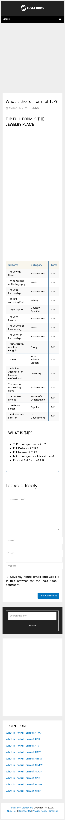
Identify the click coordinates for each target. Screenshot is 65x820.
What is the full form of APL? (23, 778)
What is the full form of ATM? (23, 733)
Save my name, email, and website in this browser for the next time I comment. (32, 581)
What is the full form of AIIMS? (24, 765)
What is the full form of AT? (22, 745)
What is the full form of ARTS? (24, 758)
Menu (6, 19)
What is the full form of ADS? (23, 791)
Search (32, 625)
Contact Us (24, 811)
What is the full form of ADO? (24, 771)
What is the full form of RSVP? (24, 784)
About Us (12, 811)
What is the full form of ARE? (23, 752)
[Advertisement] (32, 57)
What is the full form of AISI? (23, 739)
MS (37, 108)
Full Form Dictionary (22, 807)
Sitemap (53, 811)
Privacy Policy (39, 811)
